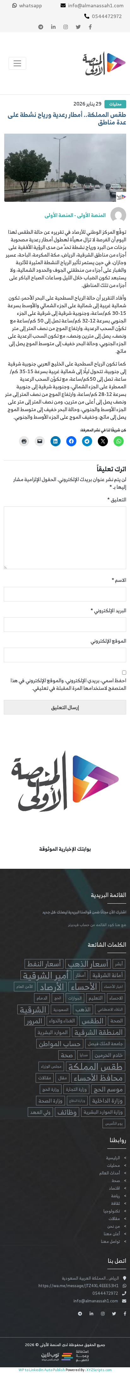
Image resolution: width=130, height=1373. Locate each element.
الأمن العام (24, 986)
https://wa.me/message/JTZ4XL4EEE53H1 (78, 1285)
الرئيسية (113, 1157)
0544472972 (107, 16)
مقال (62, 1078)
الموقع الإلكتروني (108, 641)
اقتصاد (114, 1188)
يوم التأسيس (114, 1123)
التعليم (96, 998)
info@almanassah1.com (96, 5)
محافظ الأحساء (98, 1078)
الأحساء (84, 986)
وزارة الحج (50, 1089)
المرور (34, 1021)
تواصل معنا (110, 1241)
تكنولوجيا (111, 1211)
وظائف (67, 1112)
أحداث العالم (109, 1173)
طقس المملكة (95, 1066)
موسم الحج (108, 1089)
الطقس (92, 1021)
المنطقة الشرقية (98, 1032)
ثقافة (115, 1203)
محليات (115, 104)
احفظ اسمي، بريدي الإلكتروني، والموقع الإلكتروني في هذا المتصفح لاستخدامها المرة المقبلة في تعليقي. (68, 684)
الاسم (119, 580)
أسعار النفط (44, 964)
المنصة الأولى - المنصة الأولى (75, 215)
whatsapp (30, 5)
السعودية (60, 1009)
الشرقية (33, 1009)
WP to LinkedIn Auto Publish (42, 1370)
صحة (67, 1055)
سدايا (84, 1055)
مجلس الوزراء (51, 1066)
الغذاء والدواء (62, 1020)
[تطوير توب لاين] (65, 1355)
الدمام (42, 998)
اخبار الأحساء (113, 986)
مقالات (44, 1078)
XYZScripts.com (99, 1370)
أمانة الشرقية (107, 975)
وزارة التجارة (76, 1089)
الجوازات (75, 998)
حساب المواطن (60, 1043)
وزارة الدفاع (77, 1100)
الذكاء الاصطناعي (110, 1009)
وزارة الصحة (50, 1100)
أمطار (81, 975)
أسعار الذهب (88, 964)
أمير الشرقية (46, 975)
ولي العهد (40, 1112)
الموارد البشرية (53, 1032)
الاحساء (116, 998)
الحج (57, 998)
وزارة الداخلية (107, 1100)
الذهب (83, 1009)
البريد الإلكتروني (108, 610)
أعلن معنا (112, 1233)
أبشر (119, 964)
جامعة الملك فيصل (105, 1043)
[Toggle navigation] (17, 63)
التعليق (116, 499)
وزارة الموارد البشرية (103, 1112)
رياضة (115, 1195)
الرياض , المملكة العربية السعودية (90, 1278)
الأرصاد (52, 986)
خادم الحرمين (109, 1054)
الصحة (116, 1020)
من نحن (113, 1226)
